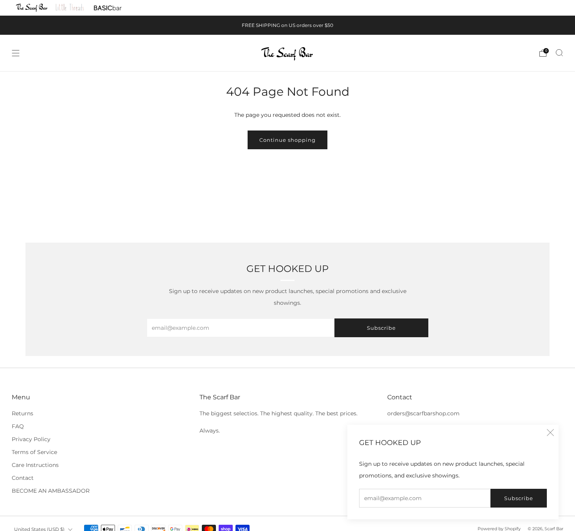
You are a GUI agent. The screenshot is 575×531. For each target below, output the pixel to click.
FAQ (18, 426)
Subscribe (518, 498)
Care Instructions (35, 465)
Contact (23, 478)
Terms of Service (34, 452)
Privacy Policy (31, 439)
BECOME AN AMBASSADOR (51, 491)
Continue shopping (287, 140)
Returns (22, 413)
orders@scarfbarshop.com (423, 413)
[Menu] (16, 53)
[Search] (559, 53)
